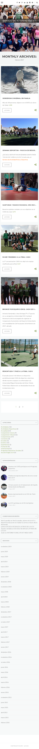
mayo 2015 (4, 707)
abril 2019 (4, 561)
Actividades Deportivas (8, 429)
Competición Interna (7, 433)
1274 (14, 212)
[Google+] (22, 3)
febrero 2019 (5, 571)
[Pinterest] (32, 3)
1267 (18, 264)
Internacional (5, 448)
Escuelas (4, 441)
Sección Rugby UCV (7, 452)
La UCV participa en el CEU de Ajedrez (20, 503)
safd (2, 526)
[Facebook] (17, 3)
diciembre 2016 (6, 652)
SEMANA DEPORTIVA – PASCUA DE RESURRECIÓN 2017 (19, 150)
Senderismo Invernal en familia (16, 98)
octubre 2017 (5, 622)
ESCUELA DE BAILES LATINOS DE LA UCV (20, 526)
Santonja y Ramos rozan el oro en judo (19, 205)
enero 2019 (4, 577)
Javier (3, 533)
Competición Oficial (7, 435)
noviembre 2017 (6, 617)
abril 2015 (4, 712)
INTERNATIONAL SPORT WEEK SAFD (20, 533)
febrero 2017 (5, 642)
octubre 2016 (5, 662)
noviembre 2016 (6, 657)
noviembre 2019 (6, 546)
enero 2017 (4, 647)
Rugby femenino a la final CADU (16, 257)
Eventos (3, 442)
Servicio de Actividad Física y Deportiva (15, 159)
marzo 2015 (4, 717)
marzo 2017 (4, 637)
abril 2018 (4, 597)
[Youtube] (27, 3)
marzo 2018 (4, 602)
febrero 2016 (5, 687)
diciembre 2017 (6, 612)
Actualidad (4, 431)
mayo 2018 (4, 592)
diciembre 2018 (6, 582)
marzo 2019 (4, 566)
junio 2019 (4, 551)
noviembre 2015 (6, 697)
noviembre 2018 (6, 587)
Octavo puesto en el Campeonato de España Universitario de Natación (22, 486)
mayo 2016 (4, 672)
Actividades (5, 427)
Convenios (4, 439)
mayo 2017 (4, 627)
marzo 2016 (4, 682)
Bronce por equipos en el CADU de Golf (19, 309)
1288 (10, 105)
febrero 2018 (5, 607)
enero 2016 (4, 692)
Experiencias (5, 444)
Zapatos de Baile (6, 528)
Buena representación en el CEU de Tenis (22, 494)
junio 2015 (4, 702)
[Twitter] (19, 3)
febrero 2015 (5, 722)
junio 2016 (4, 667)
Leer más (7, 110)
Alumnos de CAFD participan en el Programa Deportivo (19, 41)
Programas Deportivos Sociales (16, 35)
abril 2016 (4, 677)
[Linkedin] (24, 3)
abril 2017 (4, 632)
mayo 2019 (4, 556)
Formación (4, 446)
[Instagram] (29, 3)
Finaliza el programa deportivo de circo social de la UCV (22, 476)
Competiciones (6, 437)
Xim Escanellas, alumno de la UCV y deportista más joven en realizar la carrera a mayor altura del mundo (19, 522)
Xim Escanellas (5, 520)
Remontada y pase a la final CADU (17, 371)
